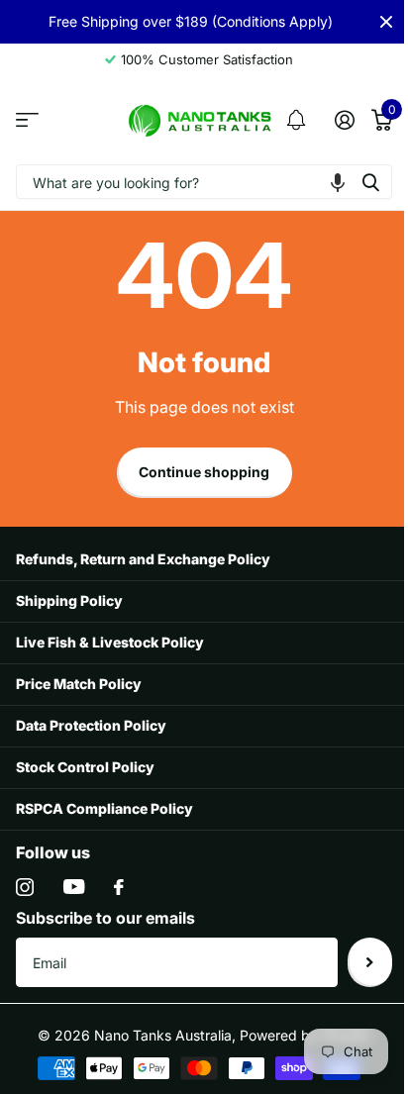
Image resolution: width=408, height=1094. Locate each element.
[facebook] (119, 887)
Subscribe (370, 962)
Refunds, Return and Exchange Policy (143, 558)
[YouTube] (73, 886)
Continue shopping (204, 471)
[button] (337, 181)
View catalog (27, 120)
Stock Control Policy (85, 766)
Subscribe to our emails (105, 918)
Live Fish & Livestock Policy (110, 642)
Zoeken (370, 181)
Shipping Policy (69, 600)
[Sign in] (344, 120)
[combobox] (204, 181)
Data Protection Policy (91, 725)
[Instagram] (25, 887)
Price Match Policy (79, 683)
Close (386, 22)
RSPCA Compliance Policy (104, 808)
